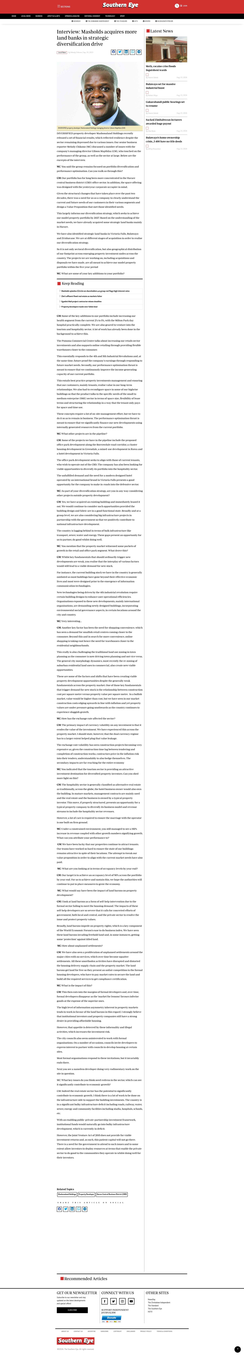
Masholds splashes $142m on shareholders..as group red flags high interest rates (95, 291)
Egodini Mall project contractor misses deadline (81, 302)
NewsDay (77, 21)
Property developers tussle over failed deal (79, 307)
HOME (14, 16)
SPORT (122, 16)
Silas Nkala (151, 131)
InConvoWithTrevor (165, 21)
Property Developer (86, 1194)
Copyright (117, 1331)
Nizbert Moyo (153, 95)
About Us (65, 1331)
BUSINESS (39, 16)
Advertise (92, 1331)
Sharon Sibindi (153, 78)
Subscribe (104, 1331)
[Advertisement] (100, 1246)
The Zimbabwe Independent (98, 21)
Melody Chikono (76, 53)
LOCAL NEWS (25, 16)
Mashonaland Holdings (67, 1194)
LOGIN (184, 6)
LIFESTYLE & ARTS (53, 16)
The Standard (121, 21)
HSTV (136, 21)
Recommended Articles (85, 1278)
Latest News (161, 31)
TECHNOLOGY (110, 16)
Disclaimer (131, 1331)
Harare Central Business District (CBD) (112, 1194)
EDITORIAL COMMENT (92, 16)
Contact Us (78, 1331)
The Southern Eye (155, 1309)
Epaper (147, 21)
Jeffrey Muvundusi (154, 149)
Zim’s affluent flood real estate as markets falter (81, 296)
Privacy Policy (146, 1331)
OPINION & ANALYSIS (72, 16)
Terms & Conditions (164, 1331)
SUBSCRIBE (72, 1310)
